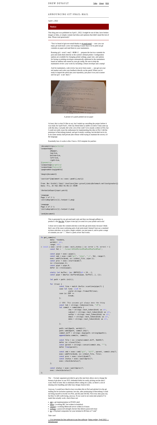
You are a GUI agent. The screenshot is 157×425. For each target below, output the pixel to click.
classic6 (53, 407)
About (101, 3)
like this (61, 221)
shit (51, 402)
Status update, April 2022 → (98, 420)
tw (51, 411)
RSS (107, 3)
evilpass (53, 409)
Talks (95, 3)
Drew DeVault (58, 3)
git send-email (86, 44)
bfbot (52, 404)
